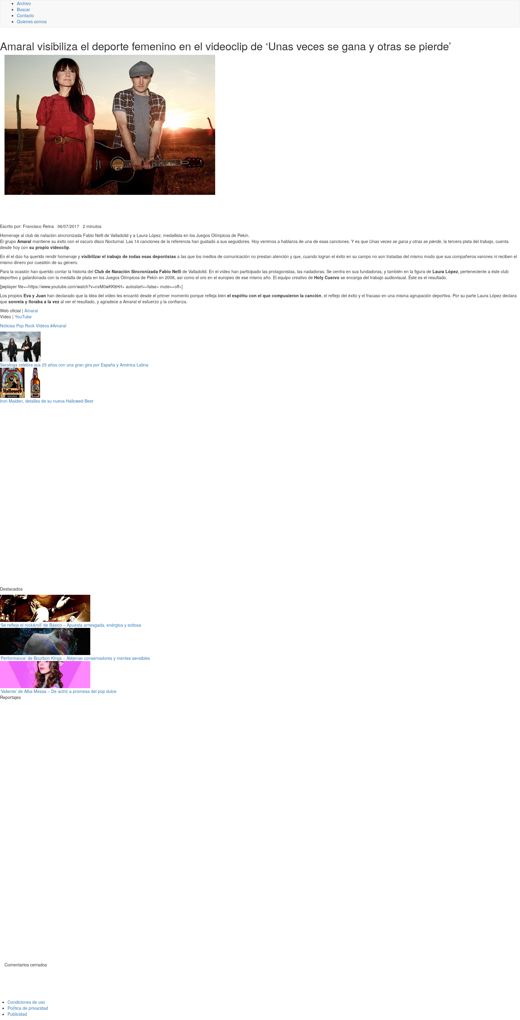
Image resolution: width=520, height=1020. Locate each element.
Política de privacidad (28, 1008)
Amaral (31, 310)
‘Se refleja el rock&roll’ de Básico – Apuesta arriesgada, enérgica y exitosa (70, 625)
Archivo (24, 3)
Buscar (23, 9)
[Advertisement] (147, 208)
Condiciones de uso (26, 1002)
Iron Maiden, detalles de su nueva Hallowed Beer (47, 401)
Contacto (25, 15)
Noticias (7, 326)
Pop (20, 326)
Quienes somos (32, 21)
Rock (30, 326)
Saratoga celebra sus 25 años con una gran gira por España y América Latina (74, 365)
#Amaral (58, 326)
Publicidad (17, 1014)
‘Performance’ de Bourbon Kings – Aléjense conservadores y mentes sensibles (75, 658)
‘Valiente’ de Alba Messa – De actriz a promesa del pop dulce (58, 691)
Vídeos (42, 326)
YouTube (23, 316)
